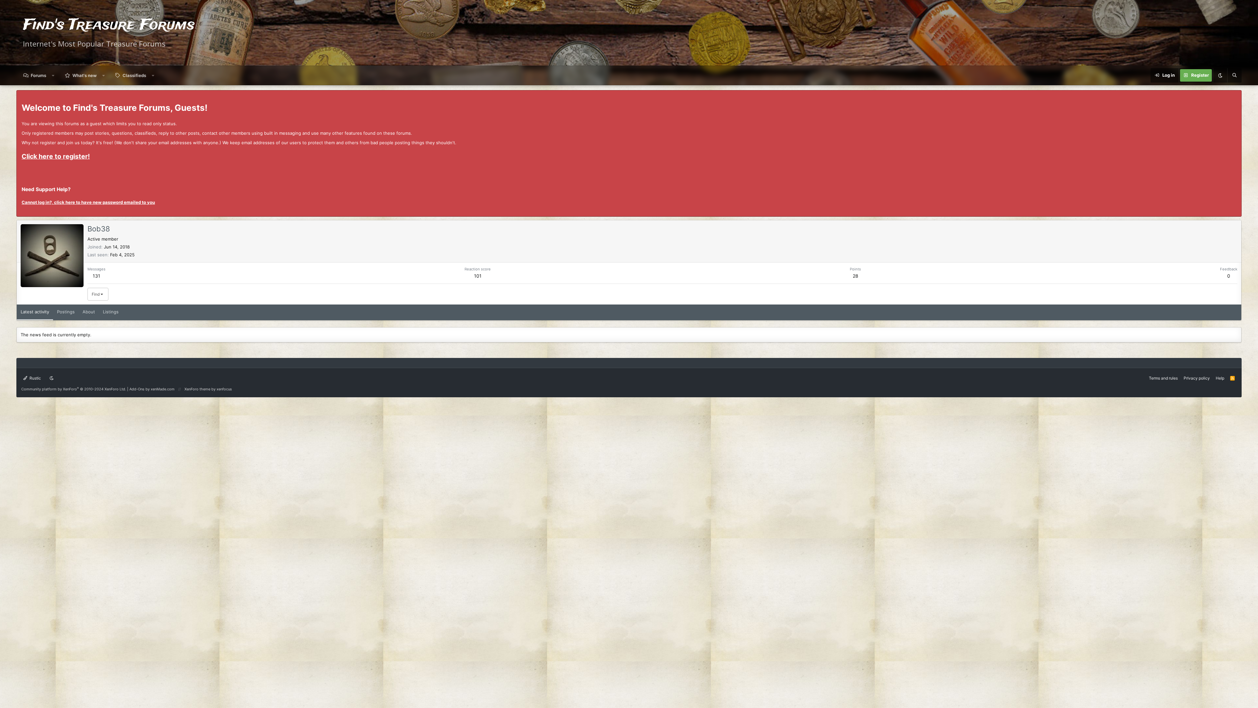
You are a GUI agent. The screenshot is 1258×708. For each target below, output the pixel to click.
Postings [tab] (66, 311)
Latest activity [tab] (35, 311)
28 (855, 276)
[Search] (1234, 75)
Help (1220, 378)
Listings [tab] (111, 311)
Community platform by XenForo (73, 389)
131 (96, 276)
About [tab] (89, 311)
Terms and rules (1163, 378)
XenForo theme (197, 389)
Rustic (35, 378)
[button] (53, 75)
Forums (38, 75)
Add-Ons (136, 389)
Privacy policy (1197, 378)
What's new (84, 75)
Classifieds (134, 75)
